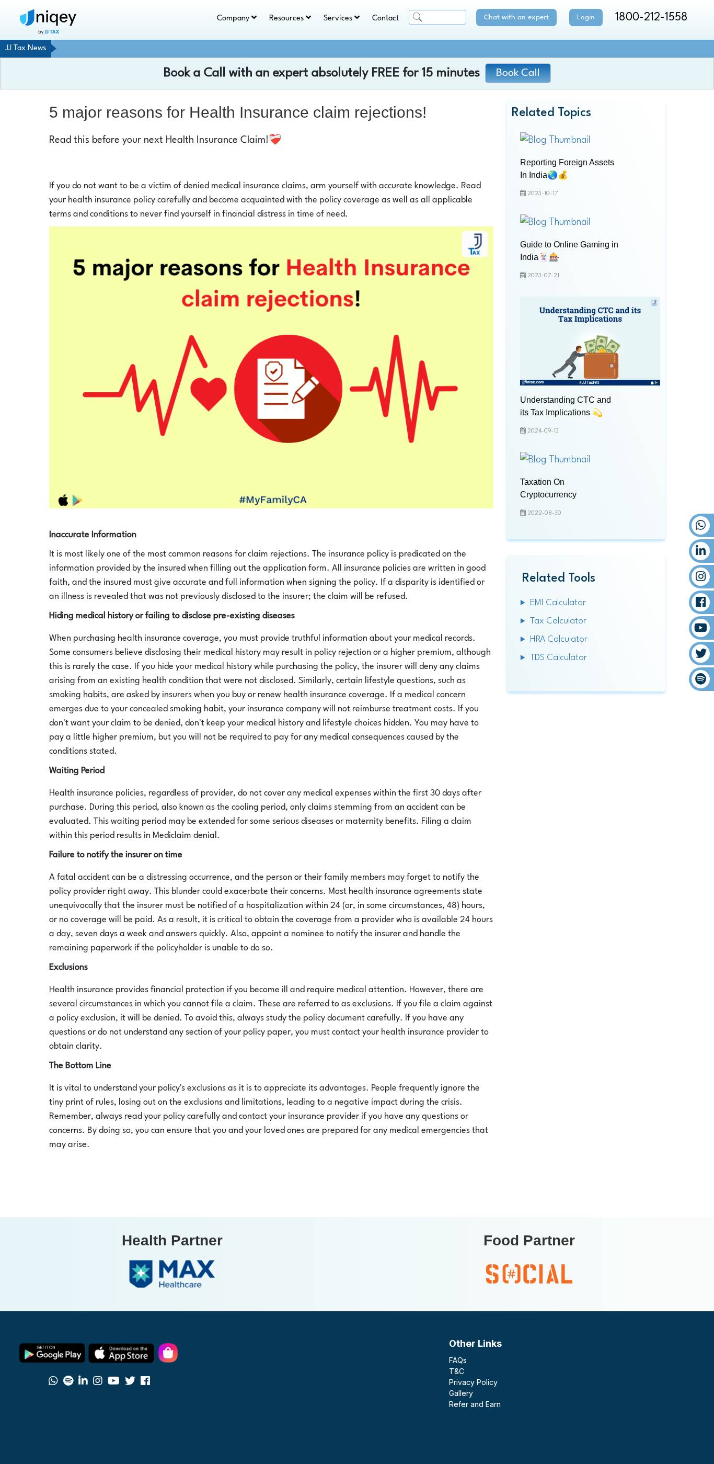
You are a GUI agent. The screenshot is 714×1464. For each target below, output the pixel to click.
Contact (385, 18)
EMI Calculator (558, 602)
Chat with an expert (516, 17)
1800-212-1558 (651, 17)
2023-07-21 (542, 276)
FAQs (458, 1360)
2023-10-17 (542, 194)
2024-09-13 (542, 431)
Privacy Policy (473, 1382)
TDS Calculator (558, 657)
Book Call (518, 73)
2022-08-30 (543, 513)
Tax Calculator (558, 621)
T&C (456, 1371)
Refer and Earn (475, 1404)
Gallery (461, 1393)
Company (234, 18)
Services (339, 18)
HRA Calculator (559, 639)
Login (586, 17)
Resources (287, 18)
